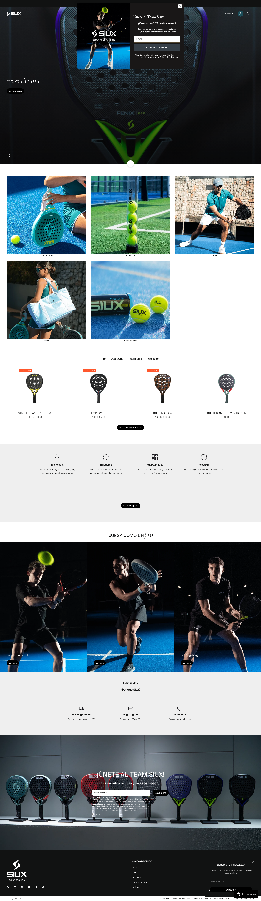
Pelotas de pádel (130, 341)
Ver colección (15, 91)
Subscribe (231, 889)
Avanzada (117, 358)
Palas (135, 867)
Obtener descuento (157, 47)
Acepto (97, 814)
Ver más (13, 663)
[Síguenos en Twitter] (15, 887)
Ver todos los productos (130, 427)
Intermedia (135, 358)
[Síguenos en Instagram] (8, 887)
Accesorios (130, 255)
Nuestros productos (141, 861)
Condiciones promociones (243, 898)
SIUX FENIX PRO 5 (162, 413)
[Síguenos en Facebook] (22, 887)
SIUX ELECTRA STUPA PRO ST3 (34, 413)
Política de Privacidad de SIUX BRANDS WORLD (128, 805)
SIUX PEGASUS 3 (98, 413)
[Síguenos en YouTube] (29, 887)
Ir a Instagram (130, 505)
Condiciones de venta (202, 898)
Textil (214, 255)
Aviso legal (164, 898)
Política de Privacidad (169, 57)
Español (228, 13)
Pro (104, 358)
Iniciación (153, 358)
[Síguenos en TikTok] (43, 887)
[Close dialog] (180, 6)
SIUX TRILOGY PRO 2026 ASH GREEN (226, 413)
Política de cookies (221, 898)
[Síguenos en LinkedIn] (36, 887)
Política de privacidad (181, 898)
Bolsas (46, 341)
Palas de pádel (46, 255)
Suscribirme (160, 793)
